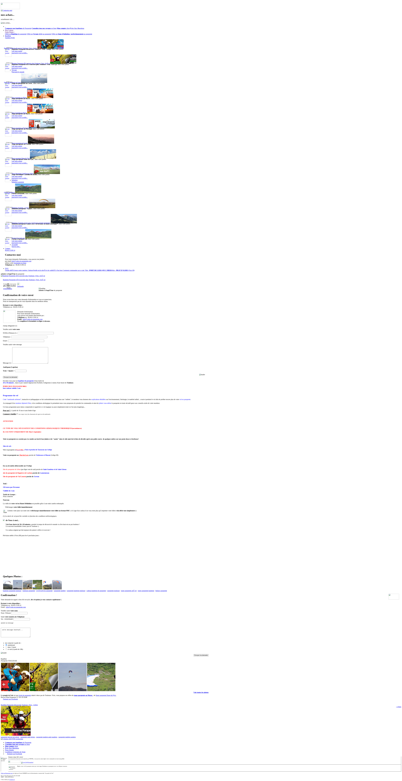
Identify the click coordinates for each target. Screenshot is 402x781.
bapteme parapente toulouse (12, 591)
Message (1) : (7, 363)
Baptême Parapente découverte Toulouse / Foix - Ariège (19, 705)
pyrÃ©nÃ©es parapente (44, 591)
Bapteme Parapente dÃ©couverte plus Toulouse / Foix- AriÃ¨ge (24, 280)
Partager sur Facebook (10, 699)
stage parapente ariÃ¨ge (129, 591)
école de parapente (25, 695)
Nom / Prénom (6, 613)
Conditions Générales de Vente (15, 752)
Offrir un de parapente (15, 34)
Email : (5, 341)
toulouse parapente (29, 591)
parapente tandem (60, 591)
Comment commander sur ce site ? (74, 270)
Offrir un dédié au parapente (39, 34)
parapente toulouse (113, 591)
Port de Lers (24, 455)
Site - (98, 270)
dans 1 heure (12, 647)
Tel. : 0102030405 (7, 619)
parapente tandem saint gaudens (46, 737)
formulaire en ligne (20, 263)
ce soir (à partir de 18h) (15, 649)
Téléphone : (7, 337)
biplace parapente (161, 591)
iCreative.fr (12, 779)
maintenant (11, 645)
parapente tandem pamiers (67, 737)
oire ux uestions (77, 28)
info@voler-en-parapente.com (21, 261)
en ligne (44, 28)
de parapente (12, 274)
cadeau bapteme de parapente (96, 591)
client (63, 28)
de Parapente (18, 28)
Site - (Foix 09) (123, 270)
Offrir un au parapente (72, 34)
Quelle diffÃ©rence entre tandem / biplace (19, 270)
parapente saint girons (28, 737)
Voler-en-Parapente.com (7, 773)
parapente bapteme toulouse (76, 591)
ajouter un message (7, 623)
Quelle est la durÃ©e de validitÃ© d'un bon (48, 270)
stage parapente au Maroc (83, 695)
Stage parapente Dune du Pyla (106, 695)
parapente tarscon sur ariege (10, 737)
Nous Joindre (9, 750)
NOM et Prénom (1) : (10, 333)
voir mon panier (17, 51)
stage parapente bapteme (146, 591)
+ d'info (398, 707)
